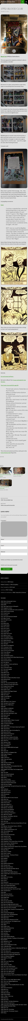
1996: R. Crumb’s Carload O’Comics (9, 968)
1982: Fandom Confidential (7, 708)
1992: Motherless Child (6, 839)
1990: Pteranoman (5, 794)
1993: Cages (3, 875)
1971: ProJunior (4, 614)
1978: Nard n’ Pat (5, 676)
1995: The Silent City (5, 931)
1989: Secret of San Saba (6, 775)
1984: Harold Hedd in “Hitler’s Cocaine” (10, 720)
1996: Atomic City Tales (6, 964)
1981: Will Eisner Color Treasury (8, 701)
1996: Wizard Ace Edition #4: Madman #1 (10, 954)
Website (3, 551)
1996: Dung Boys (14, 584)
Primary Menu (26, 2)
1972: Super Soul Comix (6, 633)
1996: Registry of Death (6, 957)
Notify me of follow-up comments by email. (12, 559)
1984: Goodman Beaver (6, 721)
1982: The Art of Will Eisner (7, 704)
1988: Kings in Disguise (6, 754)
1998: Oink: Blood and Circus (7, 1003)
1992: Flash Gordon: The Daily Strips (9, 843)
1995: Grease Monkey (6, 929)
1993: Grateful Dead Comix (7, 848)
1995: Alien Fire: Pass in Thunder (8, 907)
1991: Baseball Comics (6, 818)
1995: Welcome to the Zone (7, 916)
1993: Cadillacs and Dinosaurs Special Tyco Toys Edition (14, 846)
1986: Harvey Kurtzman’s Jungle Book (9, 738)
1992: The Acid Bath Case (7, 499)
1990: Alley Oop (4, 799)
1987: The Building (5, 745)
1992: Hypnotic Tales (18, 474)
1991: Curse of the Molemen (7, 809)
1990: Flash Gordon (5, 802)
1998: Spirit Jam (4, 1007)
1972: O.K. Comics (5, 626)
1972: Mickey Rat (5, 631)
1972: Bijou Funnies (5, 618)
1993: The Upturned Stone (7, 866)
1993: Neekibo (4, 858)
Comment (4, 520)
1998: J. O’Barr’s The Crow (7, 996)
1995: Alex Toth (4, 911)
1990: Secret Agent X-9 (6, 804)
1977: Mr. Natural (5, 662)
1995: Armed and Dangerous (7, 912)
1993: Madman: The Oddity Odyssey (9, 872)
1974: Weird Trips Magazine (7, 645)
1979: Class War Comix (6, 687)
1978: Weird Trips (5, 672)
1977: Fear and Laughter (6, 669)
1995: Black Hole (5, 917)
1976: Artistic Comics (6, 659)
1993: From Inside (5, 856)
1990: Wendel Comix (6, 790)
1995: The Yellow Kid (6, 951)
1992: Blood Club (5, 832)
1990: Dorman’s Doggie (6, 784)
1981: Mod (3, 699)
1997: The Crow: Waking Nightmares (9, 981)
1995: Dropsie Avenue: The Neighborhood (10, 921)
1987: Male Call (4, 750)
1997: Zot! (3, 977)
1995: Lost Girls (4, 933)
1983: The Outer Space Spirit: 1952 (9, 713)
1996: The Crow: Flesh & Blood (8, 966)
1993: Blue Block (5, 849)
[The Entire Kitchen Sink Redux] (6, 470)
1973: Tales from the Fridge (7, 642)
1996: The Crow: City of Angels (8, 969)
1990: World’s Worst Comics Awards (9, 797)
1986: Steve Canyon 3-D (6, 735)
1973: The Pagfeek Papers (7, 637)
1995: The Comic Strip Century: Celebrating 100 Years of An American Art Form (14, 948)
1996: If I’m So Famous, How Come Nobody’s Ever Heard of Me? (14, 975)
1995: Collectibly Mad (6, 946)
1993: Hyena (4, 861)
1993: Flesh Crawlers (6, 853)
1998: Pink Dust (4, 997)
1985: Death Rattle (5, 725)
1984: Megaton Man (5, 718)
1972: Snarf (12, 587)
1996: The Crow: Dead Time (7, 961)
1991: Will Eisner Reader (6, 814)
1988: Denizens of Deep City (7, 762)
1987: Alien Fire (4, 740)
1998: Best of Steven (5, 992)
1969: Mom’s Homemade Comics (8, 601)
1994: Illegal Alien (5, 897)
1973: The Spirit (4, 643)
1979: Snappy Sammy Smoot (7, 686)
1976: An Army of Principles (7, 650)
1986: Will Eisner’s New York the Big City (10, 730)
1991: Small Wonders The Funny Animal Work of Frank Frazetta (13, 823)
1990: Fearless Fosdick (6, 801)
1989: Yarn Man (4, 772)
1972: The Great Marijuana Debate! (9, 616)
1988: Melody (4, 755)
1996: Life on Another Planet (7, 973)
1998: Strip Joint (4, 999)
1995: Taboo (3, 924)
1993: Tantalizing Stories (6, 870)
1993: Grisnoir (4, 860)
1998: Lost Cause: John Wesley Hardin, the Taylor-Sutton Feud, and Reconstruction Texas (14, 1005)
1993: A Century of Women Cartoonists (10, 883)
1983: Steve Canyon (5, 715)
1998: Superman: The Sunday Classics (9, 1011)
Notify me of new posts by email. (9, 565)
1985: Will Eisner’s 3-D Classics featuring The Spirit (13, 727)
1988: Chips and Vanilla (6, 759)
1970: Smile (3, 604)
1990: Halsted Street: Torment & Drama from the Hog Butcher (13, 786)
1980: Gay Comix (5, 694)
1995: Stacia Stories (5, 923)
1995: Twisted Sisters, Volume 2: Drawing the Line (12, 909)
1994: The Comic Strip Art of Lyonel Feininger (11, 906)
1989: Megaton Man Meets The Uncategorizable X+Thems (12, 770)
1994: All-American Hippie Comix (9, 887)
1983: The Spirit (4, 716)
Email (2, 545)
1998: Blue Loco (4, 989)
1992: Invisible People (6, 838)
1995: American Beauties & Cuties (9, 944)
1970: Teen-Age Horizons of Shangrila (9, 606)
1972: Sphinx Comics (6, 635)
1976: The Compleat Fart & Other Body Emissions (12, 657)
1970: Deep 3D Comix (6, 603)
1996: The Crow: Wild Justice (7, 971)
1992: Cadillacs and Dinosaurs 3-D (9, 829)
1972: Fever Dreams (5, 630)
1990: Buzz (3, 795)
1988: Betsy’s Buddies (6, 764)
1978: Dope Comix (5, 674)
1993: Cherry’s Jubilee (6, 851)
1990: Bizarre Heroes (6, 792)
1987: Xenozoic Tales (5, 742)
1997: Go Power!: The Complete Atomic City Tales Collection (12, 985)
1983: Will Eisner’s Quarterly (7, 711)
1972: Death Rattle (5, 625)
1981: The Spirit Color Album (7, 703)
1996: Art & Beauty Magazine (7, 956)
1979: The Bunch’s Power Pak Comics (9, 684)
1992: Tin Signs (9, 589)
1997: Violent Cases (5, 983)
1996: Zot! (3, 959)
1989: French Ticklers (6, 779)
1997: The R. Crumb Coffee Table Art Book (10, 979)
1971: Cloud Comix (5, 613)
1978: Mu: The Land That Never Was (9, 682)
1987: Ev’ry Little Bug (6, 744)
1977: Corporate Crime (6, 667)
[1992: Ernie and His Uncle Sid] (6, 483)
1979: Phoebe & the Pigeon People (9, 691)
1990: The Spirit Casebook (7, 806)
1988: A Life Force (5, 757)
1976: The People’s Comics (7, 655)
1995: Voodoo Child (5, 943)
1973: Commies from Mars (7, 638)
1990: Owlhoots (4, 789)
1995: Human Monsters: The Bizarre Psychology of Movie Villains (12, 939)
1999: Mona (3, 1012)
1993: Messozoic (5, 882)
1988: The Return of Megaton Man (9, 752)
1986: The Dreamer (5, 728)
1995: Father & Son (5, 926)
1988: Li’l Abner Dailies (6, 767)
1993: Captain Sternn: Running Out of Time (11, 873)
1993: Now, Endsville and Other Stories (10, 868)
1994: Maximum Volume (6, 894)
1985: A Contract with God (7, 723)
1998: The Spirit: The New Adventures (9, 1001)
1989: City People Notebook (7, 774)
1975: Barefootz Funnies (6, 648)
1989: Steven (10, 581)
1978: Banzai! (4, 681)
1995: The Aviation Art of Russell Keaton (10, 952)
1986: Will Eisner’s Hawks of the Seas (9, 737)
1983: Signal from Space (6, 710)
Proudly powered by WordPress (7, 1019)
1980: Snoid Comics (5, 693)
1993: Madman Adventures (7, 863)
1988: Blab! (3, 761)
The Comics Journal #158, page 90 (9, 385)
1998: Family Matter (5, 994)
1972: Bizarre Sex (5, 623)
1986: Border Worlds (6, 732)
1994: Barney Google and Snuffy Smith (10, 904)
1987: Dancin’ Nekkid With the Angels (9, 747)
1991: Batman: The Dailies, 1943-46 (9, 816)
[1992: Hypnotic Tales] (19, 470)
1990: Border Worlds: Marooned (8, 782)
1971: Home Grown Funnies (7, 611)
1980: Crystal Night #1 (6, 696)
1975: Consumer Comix (6, 647)
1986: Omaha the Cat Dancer (19, 592)
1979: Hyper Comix (5, 689)
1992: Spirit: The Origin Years (7, 844)
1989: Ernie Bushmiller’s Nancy (8, 781)
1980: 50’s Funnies (5, 698)
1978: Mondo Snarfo (5, 679)
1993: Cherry (4, 880)
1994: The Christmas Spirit (7, 902)
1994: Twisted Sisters (6, 890)
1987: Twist (3, 749)
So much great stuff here (7, 376)
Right (2, 205)
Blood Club (3, 56)
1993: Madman (4, 878)
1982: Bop (3, 706)
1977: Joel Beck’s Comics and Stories (9, 664)
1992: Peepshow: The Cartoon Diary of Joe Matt (12, 841)
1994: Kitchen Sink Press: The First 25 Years (11, 889)
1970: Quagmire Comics (6, 608)
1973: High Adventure (6, 640)
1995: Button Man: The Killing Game (9, 914)
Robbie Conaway (5, 584)
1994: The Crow (4, 899)
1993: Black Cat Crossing (6, 877)
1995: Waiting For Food (6, 941)
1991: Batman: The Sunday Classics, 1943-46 (11, 826)
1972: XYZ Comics (5, 628)
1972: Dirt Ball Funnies (6, 620)
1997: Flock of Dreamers (6, 987)
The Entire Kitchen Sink (8, 2)
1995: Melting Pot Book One (7, 928)
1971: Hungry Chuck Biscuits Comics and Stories (12, 609)
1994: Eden (3, 892)
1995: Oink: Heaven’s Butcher (7, 936)
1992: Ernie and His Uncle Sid (7, 504)
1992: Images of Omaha (6, 827)
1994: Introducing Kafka (6, 900)
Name (2, 539)
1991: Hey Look (4, 821)
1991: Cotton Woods (5, 819)
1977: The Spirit (4, 670)
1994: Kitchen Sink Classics (7, 895)
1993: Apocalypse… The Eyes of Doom (9, 855)
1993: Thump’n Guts (5, 865)
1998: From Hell (4, 991)
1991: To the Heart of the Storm (8, 812)
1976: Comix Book (5, 653)
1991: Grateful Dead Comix (7, 811)
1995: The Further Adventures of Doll (9, 919)
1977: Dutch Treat (5, 665)
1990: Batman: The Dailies (7, 807)
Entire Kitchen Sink (6, 452)
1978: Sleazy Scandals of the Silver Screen (10, 677)
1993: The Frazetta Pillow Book (8, 885)
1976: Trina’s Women (6, 652)
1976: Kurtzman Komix (6, 660)
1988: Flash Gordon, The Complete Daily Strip (11, 766)
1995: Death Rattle (5, 934)
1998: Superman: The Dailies (7, 1009)
